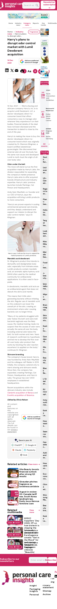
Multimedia (52, 23)
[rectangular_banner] (44, 78)
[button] (16, 445)
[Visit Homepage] (11, 9)
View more (33, 464)
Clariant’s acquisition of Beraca (20, 393)
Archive (47, 594)
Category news (27, 24)
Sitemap (47, 591)
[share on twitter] (12, 70)
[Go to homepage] (26, 584)
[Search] (37, 6)
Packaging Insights (35, 590)
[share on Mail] (16, 70)
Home (10, 23)
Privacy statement (48, 586)
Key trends (43, 24)
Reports (36, 23)
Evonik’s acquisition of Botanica (20, 395)
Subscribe (52, 560)
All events (44, 145)
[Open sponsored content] (28, 18)
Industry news (18, 24)
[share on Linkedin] (7, 70)
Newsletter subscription (49, 3)
